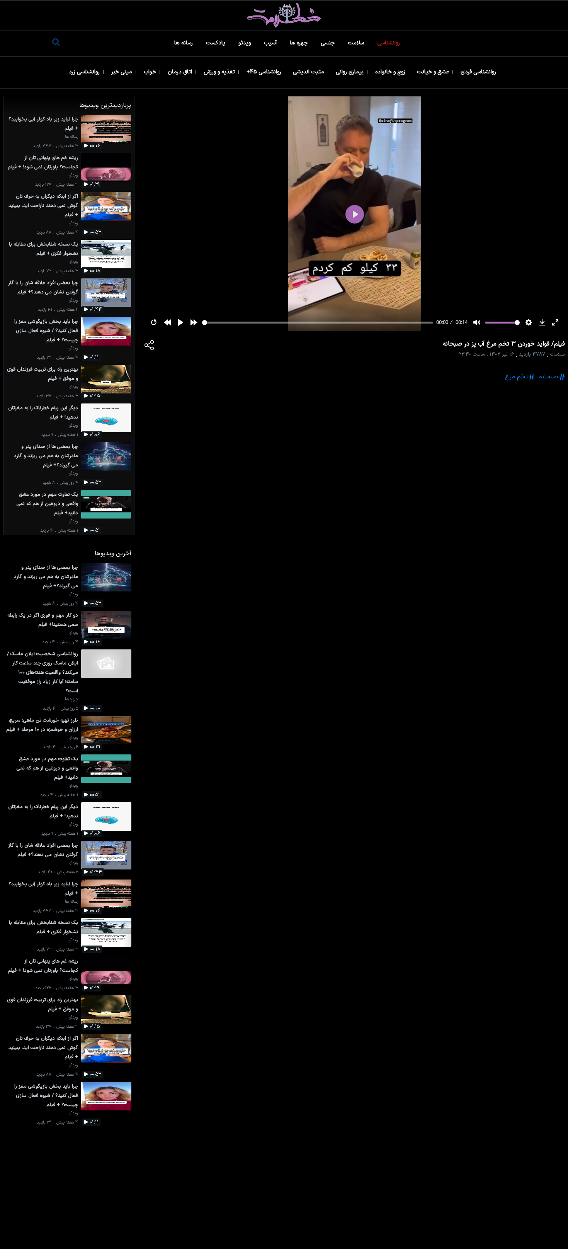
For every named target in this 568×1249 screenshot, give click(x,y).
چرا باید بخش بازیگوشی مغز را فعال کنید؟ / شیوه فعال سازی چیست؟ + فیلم (46, 331)
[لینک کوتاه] (149, 346)
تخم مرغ (516, 376)
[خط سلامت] (284, 15)
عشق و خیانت (434, 72)
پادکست (216, 43)
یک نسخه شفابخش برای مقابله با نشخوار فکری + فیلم (43, 249)
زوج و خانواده (391, 72)
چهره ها (299, 43)
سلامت (357, 43)
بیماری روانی (350, 72)
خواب (151, 72)
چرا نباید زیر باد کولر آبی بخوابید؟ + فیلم (43, 123)
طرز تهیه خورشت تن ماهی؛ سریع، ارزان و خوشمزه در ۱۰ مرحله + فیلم (42, 725)
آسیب (271, 43)
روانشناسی (389, 43)
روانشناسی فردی (479, 72)
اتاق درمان (181, 72)
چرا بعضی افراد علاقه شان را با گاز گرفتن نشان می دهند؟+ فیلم (43, 287)
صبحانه (548, 376)
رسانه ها (184, 43)
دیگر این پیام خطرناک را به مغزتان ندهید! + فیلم (43, 412)
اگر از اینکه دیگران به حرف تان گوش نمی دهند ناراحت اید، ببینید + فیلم (43, 206)
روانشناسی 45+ (265, 72)
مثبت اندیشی (309, 72)
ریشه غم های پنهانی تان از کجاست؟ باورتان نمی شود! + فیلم (43, 162)
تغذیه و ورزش (220, 72)
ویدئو (245, 43)
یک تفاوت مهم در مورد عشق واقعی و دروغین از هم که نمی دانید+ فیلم (47, 504)
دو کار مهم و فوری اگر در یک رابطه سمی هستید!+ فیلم (42, 620)
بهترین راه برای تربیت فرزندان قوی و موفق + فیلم (42, 374)
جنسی (328, 43)
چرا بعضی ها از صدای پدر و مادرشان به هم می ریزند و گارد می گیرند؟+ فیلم (46, 456)
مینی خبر (122, 72)
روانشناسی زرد (85, 72)
